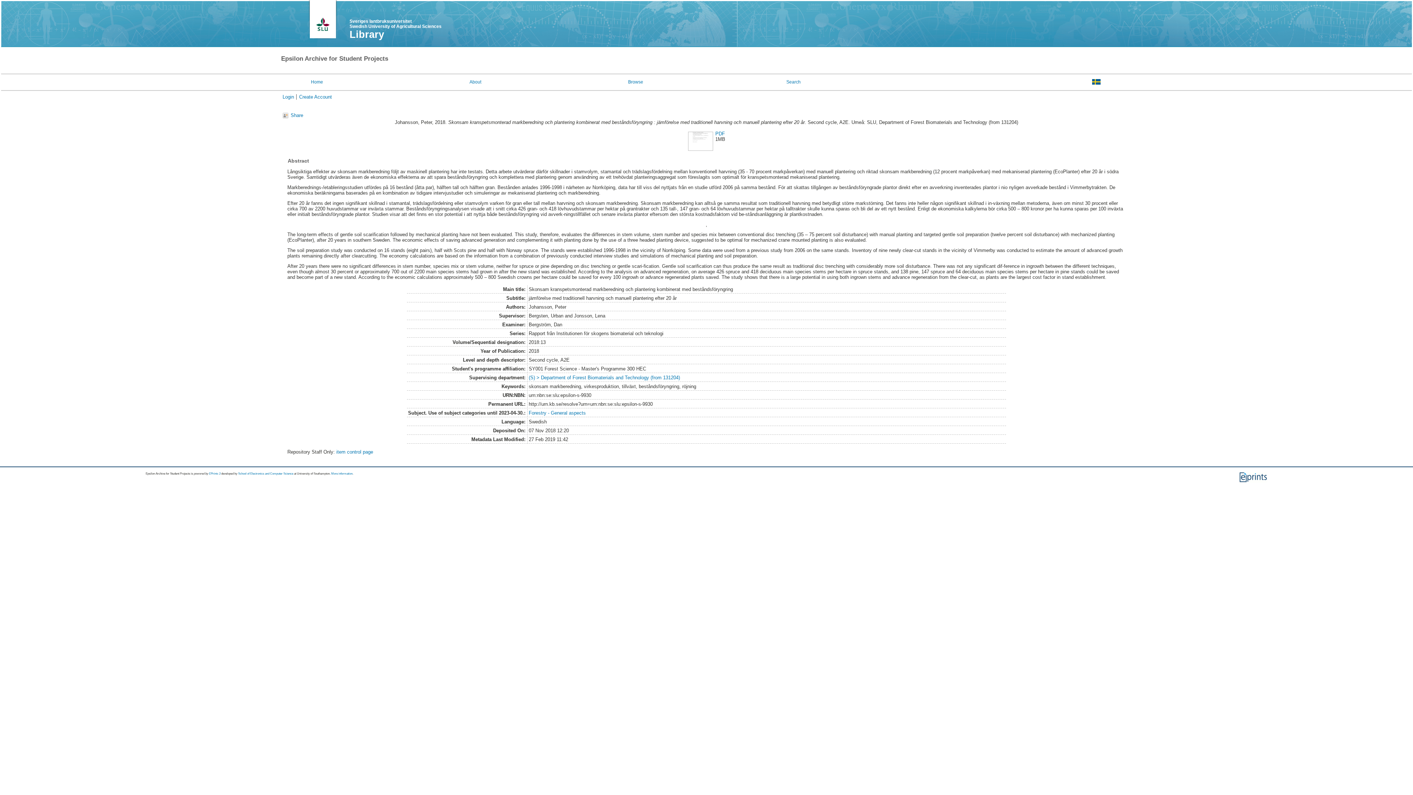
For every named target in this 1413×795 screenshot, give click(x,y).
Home (317, 82)
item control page (354, 452)
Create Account (315, 97)
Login (288, 97)
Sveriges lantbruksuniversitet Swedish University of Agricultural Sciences (396, 24)
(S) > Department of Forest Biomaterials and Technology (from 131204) (604, 377)
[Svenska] (1096, 81)
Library (367, 34)
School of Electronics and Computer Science (265, 473)
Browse (635, 82)
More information (342, 473)
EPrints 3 (214, 473)
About (475, 82)
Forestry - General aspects (557, 413)
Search (793, 82)
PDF (720, 133)
